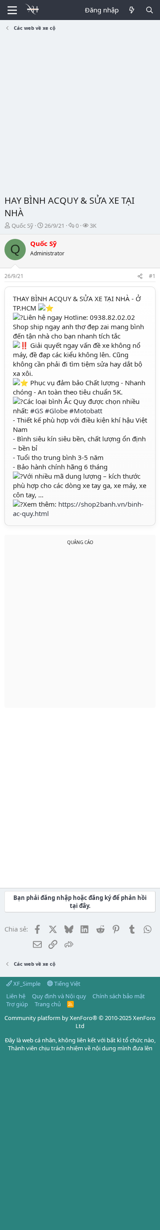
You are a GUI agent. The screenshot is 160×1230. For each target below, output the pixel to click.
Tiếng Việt (66, 984)
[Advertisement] (80, 114)
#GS (36, 410)
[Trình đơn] (12, 10)
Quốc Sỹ (22, 226)
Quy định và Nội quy (59, 996)
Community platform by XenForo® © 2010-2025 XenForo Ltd (80, 1022)
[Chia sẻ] (140, 276)
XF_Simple (26, 984)
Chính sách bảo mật (118, 996)
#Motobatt (85, 410)
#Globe (56, 410)
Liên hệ (15, 996)
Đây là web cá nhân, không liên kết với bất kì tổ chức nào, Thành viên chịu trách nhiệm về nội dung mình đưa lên (80, 1044)
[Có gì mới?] (131, 10)
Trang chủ (48, 1004)
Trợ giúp (17, 1004)
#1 (152, 276)
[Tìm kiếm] (149, 10)
